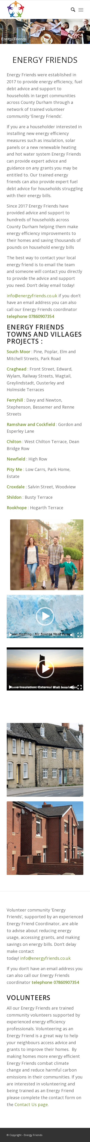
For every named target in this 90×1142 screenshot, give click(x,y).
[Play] (10, 635)
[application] (45, 616)
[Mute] (72, 635)
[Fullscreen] (79, 635)
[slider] (32, 635)
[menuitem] (70, 9)
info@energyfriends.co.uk (32, 295)
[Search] (70, 9)
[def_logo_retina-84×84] (37, 9)
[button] (45, 616)
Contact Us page (31, 1104)
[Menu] (80, 9)
